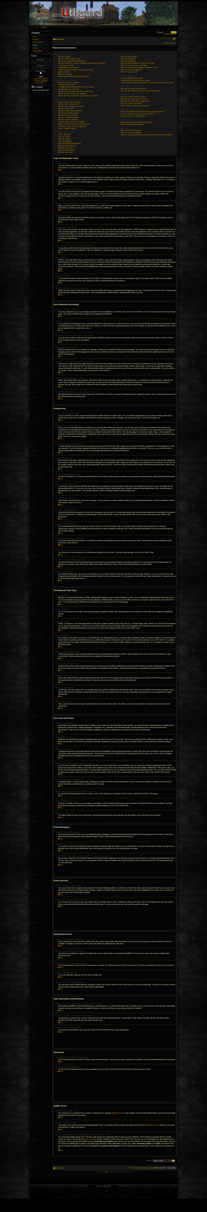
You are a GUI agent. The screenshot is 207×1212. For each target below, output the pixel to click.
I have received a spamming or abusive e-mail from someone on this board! (147, 82)
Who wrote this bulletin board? (131, 130)
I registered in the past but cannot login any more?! (75, 70)
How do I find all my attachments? (132, 124)
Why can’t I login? (64, 56)
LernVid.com (111, 1197)
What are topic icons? (65, 152)
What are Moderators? (128, 59)
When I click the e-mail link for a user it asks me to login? (78, 96)
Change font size (174, 39)
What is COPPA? (64, 72)
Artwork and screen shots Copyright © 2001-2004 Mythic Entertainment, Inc (73, 1189)
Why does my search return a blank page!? (135, 101)
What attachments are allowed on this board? (136, 122)
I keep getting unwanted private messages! (135, 80)
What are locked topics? (66, 150)
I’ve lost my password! (66, 65)
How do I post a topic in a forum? (69, 102)
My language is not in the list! (68, 89)
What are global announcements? (69, 143)
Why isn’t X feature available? (131, 133)
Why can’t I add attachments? (68, 117)
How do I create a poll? (66, 108)
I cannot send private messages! (132, 78)
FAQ (167, 43)
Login (173, 43)
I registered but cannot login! (68, 67)
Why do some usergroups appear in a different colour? (139, 67)
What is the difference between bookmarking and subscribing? (142, 111)
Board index (59, 39)
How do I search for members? (131, 103)
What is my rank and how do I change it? (72, 93)
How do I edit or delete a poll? (68, 113)
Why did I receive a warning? (68, 119)
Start (37, 27)
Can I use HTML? (64, 137)
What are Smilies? (64, 139)
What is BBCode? (64, 134)
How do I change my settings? (68, 82)
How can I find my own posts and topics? (135, 105)
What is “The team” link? (129, 72)
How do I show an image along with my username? (75, 91)
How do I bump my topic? (67, 128)
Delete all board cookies (145, 1168)
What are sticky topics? (66, 148)
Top (61, 170)
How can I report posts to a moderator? (71, 122)
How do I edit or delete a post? (68, 104)
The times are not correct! (67, 85)
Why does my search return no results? (134, 99)
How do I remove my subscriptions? (133, 116)
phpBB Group (116, 1113)
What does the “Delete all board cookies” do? (73, 76)
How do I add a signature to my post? (71, 106)
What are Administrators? (129, 56)
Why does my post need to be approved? (72, 126)
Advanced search (170, 34)
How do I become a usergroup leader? (134, 65)
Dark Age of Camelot (123, 1191)
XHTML (67, 1197)
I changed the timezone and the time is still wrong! (75, 87)
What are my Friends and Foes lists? (133, 88)
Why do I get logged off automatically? (71, 61)
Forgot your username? (41, 80)
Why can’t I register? (65, 74)
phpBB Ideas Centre (151, 1125)
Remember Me (40, 71)
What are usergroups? (128, 61)
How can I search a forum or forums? (133, 97)
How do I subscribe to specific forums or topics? (137, 114)
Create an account (40, 82)
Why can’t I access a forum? (68, 115)
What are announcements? (67, 145)
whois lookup (89, 1139)
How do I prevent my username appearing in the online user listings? (82, 63)
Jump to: (149, 1160)
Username (40, 60)
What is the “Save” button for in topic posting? (74, 124)
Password (40, 65)
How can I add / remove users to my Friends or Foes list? (141, 91)
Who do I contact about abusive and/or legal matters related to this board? (146, 135)
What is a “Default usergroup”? (131, 70)
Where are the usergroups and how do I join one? (138, 63)
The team (133, 1168)
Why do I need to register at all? (69, 59)
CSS (76, 1197)
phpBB (106, 1172)
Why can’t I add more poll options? (70, 111)
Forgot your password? (41, 78)
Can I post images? (65, 141)
